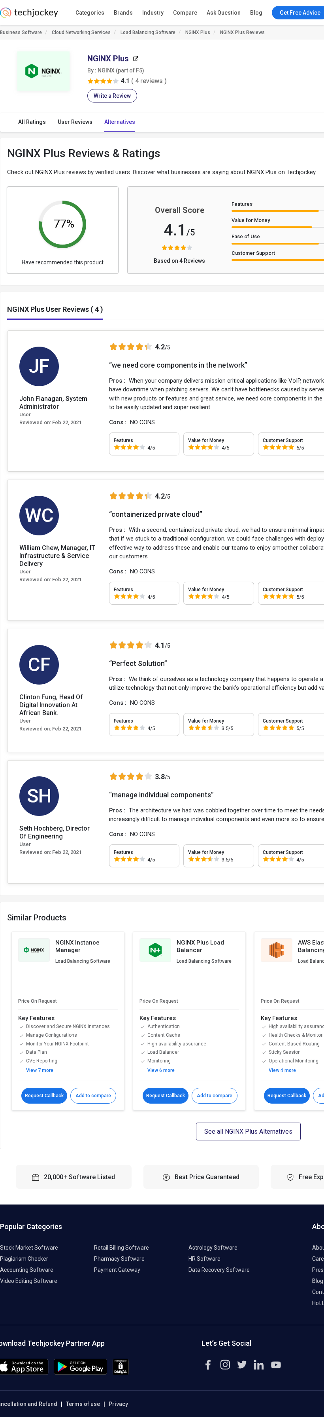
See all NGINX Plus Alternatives (248, 1131)
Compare (185, 12)
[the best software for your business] (29, 16)
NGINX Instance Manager (77, 946)
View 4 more (282, 1070)
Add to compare (93, 1095)
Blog (256, 12)
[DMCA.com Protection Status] (121, 1373)
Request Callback (44, 1095)
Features (242, 204)
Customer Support (253, 253)
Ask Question (224, 12)
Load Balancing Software (148, 32)
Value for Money (251, 220)
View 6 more (161, 1070)
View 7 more (39, 1070)
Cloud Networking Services (81, 32)
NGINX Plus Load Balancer (200, 946)
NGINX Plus (197, 32)
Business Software (21, 32)
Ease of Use (246, 236)
